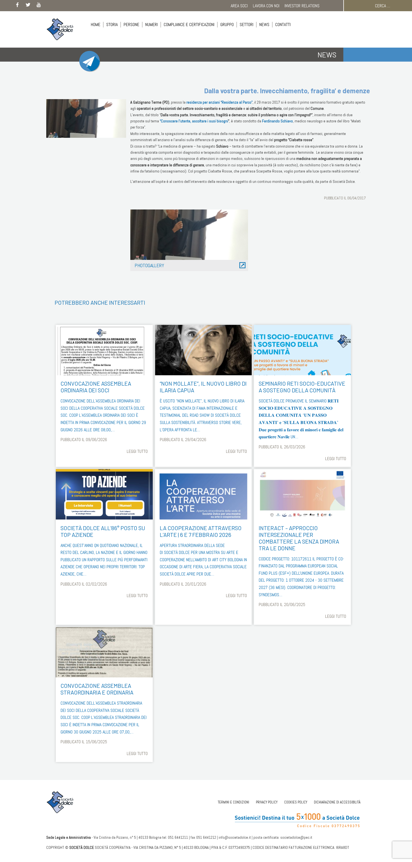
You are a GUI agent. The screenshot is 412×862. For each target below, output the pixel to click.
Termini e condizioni (233, 802)
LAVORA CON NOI (266, 6)
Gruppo (227, 24)
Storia (112, 24)
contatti (283, 24)
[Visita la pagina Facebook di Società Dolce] (17, 6)
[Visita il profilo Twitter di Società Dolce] (28, 6)
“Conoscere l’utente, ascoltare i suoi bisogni (194, 121)
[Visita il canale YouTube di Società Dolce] (38, 6)
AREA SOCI (239, 6)
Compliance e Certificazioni (189, 24)
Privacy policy (266, 802)
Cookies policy (295, 802)
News (264, 24)
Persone (131, 24)
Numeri (151, 24)
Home (95, 24)
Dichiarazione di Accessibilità (337, 802)
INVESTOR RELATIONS (302, 6)
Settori (246, 24)
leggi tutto (137, 451)
